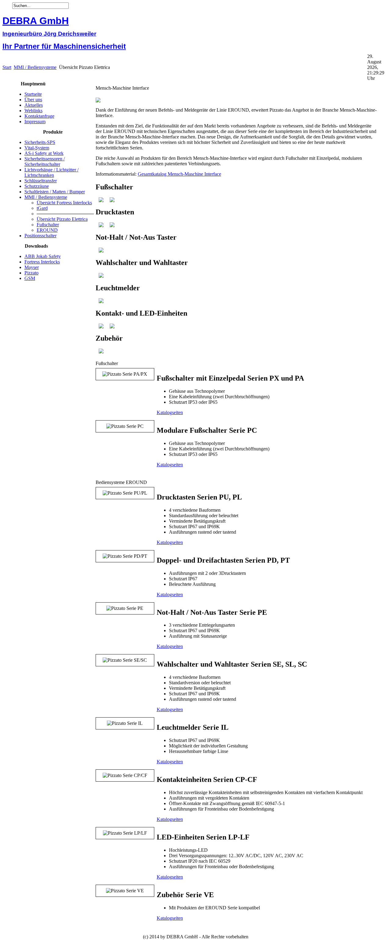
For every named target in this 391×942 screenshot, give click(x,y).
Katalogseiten (170, 412)
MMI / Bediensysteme (35, 67)
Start (6, 67)
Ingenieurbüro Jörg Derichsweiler (49, 33)
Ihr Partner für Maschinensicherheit (64, 46)
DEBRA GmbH (35, 20)
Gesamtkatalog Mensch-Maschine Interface (179, 174)
